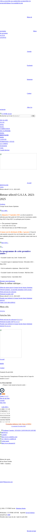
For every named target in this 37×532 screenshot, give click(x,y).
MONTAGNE (4, 185)
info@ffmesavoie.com (6, 482)
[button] (15, 51)
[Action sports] (4, 441)
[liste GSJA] (4, 243)
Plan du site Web (5, 398)
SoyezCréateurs (30, 512)
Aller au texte (4, 1)
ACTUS (2, 35)
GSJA (2, 187)
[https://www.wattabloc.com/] (8, 437)
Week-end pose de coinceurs (8, 292)
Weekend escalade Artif (6, 294)
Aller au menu (21, 1)
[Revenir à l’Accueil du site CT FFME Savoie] (6, 114)
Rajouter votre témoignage (7, 281)
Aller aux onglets (12, 1)
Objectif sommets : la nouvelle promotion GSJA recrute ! (16, 289)
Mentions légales (21, 508)
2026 (6, 407)
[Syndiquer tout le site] (3, 394)
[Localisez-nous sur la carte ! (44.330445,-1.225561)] (2, 392)
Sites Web (3, 402)
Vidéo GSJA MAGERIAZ (7, 302)
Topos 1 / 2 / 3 (4, 396)
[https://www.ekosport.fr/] (7, 443)
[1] (1, 247)
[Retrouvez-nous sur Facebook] (0, 394)
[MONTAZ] (4, 432)
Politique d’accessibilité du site (14, 3)
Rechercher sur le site (6, 116)
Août (3, 407)
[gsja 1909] (4, 211)
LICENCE (3, 37)
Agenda (2, 400)
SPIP (8, 515)
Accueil (2, 359)
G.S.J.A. (2, 311)
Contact (2, 368)
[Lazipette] (3, 434)
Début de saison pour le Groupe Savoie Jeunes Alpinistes (16, 287)
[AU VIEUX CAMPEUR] (8, 439)
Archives (2, 204)
